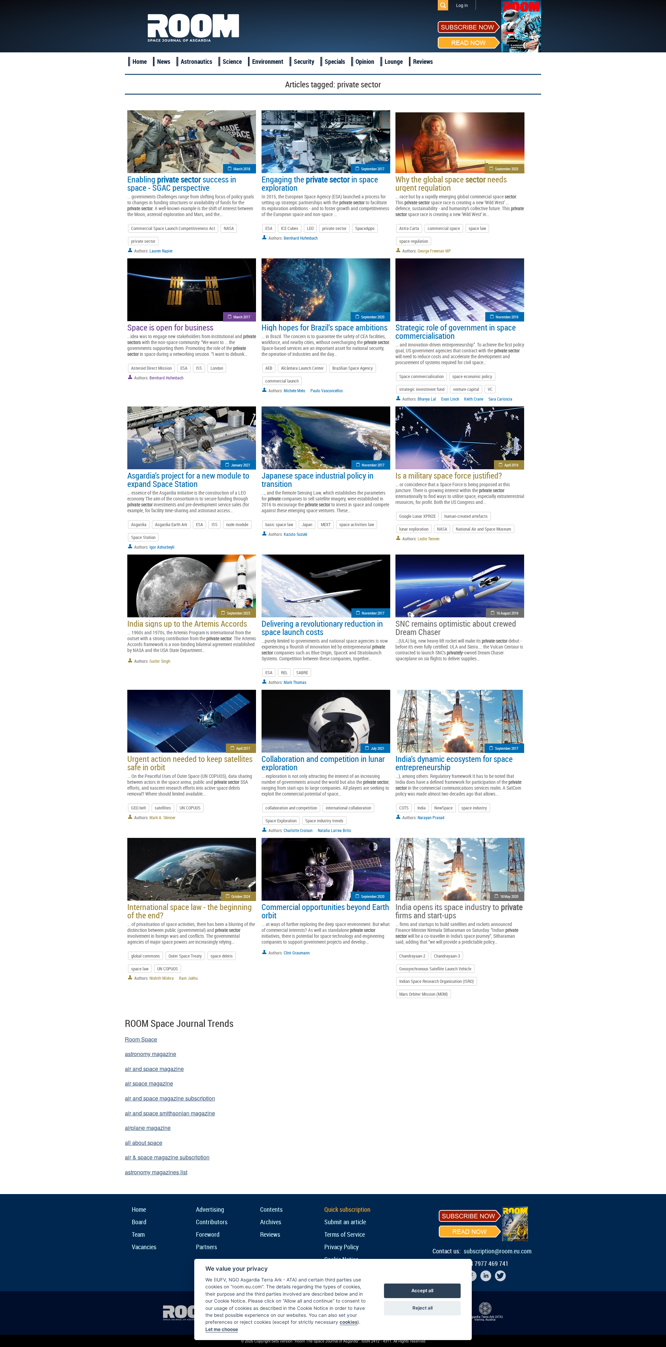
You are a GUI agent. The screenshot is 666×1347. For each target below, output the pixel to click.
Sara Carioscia (500, 399)
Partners (206, 1247)
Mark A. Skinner (163, 817)
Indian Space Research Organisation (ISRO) (436, 981)
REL (284, 672)
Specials (335, 61)
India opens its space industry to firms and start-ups (459, 911)
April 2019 (511, 464)
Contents (271, 1209)
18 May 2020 (509, 896)
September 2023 (238, 613)
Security (304, 61)
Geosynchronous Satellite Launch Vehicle (435, 969)
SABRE (302, 672)
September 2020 (372, 316)
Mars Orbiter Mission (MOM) (423, 994)
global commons (145, 956)
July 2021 (377, 748)
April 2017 (243, 748)
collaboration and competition (291, 808)
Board (139, 1222)
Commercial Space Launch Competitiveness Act (173, 228)
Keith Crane (473, 399)
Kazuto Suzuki (295, 534)
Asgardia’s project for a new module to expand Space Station (188, 479)
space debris (222, 956)
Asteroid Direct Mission (151, 368)
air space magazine (149, 1083)
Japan (307, 524)
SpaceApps (365, 228)
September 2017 (372, 168)
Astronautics (196, 61)
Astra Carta (409, 228)
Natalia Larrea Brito (334, 830)
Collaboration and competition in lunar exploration (323, 763)
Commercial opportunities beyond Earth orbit (325, 911)
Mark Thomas (295, 682)
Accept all (422, 1290)
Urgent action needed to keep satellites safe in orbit (190, 763)
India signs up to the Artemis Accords (187, 623)
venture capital (466, 389)
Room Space (141, 1039)
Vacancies (144, 1247)
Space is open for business (170, 327)
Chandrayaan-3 (447, 956)
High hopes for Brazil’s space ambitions (324, 327)
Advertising (210, 1209)
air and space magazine (154, 1069)
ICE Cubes (289, 228)
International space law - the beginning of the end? (189, 911)
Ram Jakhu (188, 978)
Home (140, 61)
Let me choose (221, 1329)
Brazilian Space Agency (352, 368)
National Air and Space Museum (483, 529)
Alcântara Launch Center (302, 368)
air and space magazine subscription (170, 1098)
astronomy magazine (150, 1054)
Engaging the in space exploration (320, 183)
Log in (462, 5)
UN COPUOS (190, 808)
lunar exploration (413, 529)
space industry (474, 808)
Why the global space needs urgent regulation (451, 183)
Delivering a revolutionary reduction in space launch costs (322, 627)
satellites (163, 808)
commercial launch (282, 381)
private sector (143, 241)
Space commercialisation (421, 376)
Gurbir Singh (160, 661)
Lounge (394, 61)
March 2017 (241, 316)
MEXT (326, 524)
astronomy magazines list (156, 1172)
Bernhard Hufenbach (301, 238)
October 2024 (240, 896)
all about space (143, 1143)
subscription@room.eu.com (497, 1251)
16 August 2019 (507, 613)
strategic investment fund (421, 389)
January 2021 (240, 464)
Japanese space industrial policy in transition (318, 479)
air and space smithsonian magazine (170, 1113)
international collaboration (348, 808)
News (163, 61)
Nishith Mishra (162, 978)
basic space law (279, 524)
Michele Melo (294, 390)
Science (232, 61)
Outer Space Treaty (185, 956)
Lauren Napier (161, 251)
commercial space (444, 228)
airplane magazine (148, 1128)
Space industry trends (324, 820)
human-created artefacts (466, 516)
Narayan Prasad (431, 817)
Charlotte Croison (298, 830)
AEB (268, 368)
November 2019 (507, 316)
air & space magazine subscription (167, 1157)
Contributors (212, 1222)
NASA (229, 228)
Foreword (208, 1234)
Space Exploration (281, 820)
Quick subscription (347, 1209)
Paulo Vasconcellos (326, 390)
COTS (404, 808)
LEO (310, 228)
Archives (270, 1222)
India (421, 808)
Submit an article (345, 1222)
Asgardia (138, 524)
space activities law (356, 524)
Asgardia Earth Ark (171, 524)
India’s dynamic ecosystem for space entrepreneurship (454, 763)
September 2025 (506, 168)
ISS (199, 368)
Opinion (365, 61)
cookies (348, 1322)
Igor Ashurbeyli (162, 547)
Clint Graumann (297, 952)
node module (237, 524)
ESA (268, 228)
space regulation (413, 241)
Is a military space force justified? (448, 475)
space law (477, 228)
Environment (267, 61)
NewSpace (443, 808)
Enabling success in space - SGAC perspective (181, 183)
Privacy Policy (341, 1247)
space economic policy (472, 376)
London (217, 368)
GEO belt (138, 808)
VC (490, 389)
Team (138, 1234)
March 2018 (241, 168)
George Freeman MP (434, 251)
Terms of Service (344, 1234)
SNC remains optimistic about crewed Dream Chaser (455, 627)
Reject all (422, 1308)
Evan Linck (450, 399)
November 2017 (373, 464)
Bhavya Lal (427, 399)
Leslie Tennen (428, 538)
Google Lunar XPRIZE (417, 516)
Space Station (143, 537)
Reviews (423, 61)
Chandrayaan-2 (412, 956)
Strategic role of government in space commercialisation (455, 331)
